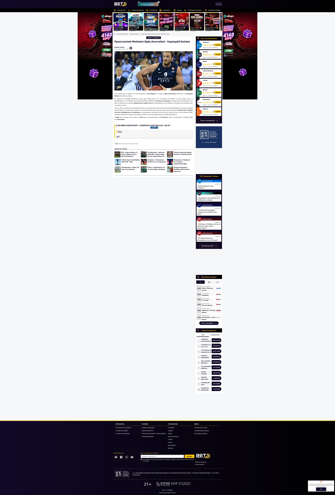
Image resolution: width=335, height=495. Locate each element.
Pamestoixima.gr (208, 71)
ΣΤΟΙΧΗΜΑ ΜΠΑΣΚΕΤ (148, 436)
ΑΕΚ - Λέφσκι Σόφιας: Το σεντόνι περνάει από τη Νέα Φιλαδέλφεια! (129, 154)
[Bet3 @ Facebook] (121, 457)
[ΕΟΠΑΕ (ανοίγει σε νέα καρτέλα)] (173, 484)
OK (321, 489)
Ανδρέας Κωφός (119, 47)
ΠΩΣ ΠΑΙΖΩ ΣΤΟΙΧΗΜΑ (200, 433)
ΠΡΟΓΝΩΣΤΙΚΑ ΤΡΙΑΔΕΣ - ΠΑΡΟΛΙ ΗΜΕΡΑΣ (154, 433)
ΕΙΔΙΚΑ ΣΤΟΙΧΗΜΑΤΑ (134, 33)
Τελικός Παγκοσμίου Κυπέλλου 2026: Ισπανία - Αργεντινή (182, 169)
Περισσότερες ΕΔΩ (207, 246)
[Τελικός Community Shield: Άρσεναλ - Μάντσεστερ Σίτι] (170, 154)
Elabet (205, 61)
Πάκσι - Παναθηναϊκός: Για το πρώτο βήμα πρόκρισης (156, 168)
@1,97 (167, 125)
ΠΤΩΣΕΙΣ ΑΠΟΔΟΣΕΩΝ (148, 427)
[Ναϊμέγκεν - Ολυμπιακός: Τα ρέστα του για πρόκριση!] (144, 162)
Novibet (205, 52)
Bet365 (205, 90)
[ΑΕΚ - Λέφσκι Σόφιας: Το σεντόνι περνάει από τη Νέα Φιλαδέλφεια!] (117, 154)
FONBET (170, 439)
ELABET (170, 433)
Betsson (205, 109)
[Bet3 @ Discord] (116, 457)
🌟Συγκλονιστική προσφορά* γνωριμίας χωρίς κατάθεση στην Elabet (207, 212)
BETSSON (170, 448)
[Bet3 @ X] (126, 457)
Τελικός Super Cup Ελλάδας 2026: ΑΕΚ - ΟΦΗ (131, 161)
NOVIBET (170, 430)
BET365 (170, 442)
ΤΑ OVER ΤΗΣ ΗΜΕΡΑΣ (122, 430)
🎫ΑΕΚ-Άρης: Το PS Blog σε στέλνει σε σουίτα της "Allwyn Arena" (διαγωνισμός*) (209, 226)
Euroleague (125, 143)
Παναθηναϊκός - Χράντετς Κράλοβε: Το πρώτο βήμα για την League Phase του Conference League (156, 154)
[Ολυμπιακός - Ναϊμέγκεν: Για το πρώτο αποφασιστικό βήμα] (170, 162)
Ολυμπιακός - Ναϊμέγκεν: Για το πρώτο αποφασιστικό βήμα (182, 162)
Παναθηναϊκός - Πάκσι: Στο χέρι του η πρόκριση (130, 168)
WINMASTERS (172, 445)
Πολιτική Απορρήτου (200, 462)
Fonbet (205, 80)
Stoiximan (206, 42)
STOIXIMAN (171, 427)
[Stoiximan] (154, 128)
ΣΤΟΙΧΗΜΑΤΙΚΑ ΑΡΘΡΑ (200, 427)
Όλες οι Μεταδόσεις (207, 323)
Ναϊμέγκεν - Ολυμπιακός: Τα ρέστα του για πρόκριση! (157, 161)
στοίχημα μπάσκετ (133, 143)
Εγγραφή (189, 456)
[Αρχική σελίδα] (113, 33)
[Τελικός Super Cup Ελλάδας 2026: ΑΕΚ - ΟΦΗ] (118, 162)
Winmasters (206, 99)
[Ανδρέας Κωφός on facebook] (130, 48)
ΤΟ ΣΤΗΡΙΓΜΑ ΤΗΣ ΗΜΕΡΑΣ (123, 427)
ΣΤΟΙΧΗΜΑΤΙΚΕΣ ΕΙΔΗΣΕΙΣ (201, 430)
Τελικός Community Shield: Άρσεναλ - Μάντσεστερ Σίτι (183, 153)
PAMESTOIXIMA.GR (173, 436)
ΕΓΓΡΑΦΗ (218, 4)
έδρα (120, 143)
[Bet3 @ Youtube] (132, 457)
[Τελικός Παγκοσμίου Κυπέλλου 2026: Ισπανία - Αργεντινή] (170, 169)
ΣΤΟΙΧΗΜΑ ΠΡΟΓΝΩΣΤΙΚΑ (122, 33)
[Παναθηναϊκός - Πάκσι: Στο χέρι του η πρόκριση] (118, 169)
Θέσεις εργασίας (199, 464)
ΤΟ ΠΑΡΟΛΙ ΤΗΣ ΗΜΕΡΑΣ (123, 433)
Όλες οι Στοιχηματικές (207, 120)
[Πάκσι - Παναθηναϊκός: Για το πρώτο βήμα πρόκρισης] (144, 169)
